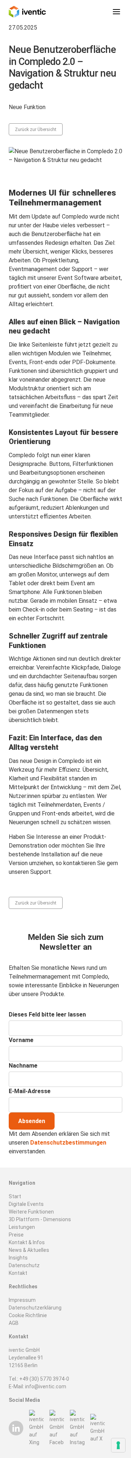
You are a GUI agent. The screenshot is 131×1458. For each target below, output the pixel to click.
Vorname (21, 1040)
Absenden (31, 1121)
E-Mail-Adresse (30, 1091)
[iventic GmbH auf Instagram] (77, 1428)
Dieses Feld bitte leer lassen (47, 1014)
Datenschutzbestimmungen (68, 1142)
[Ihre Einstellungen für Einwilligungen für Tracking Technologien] (118, 1445)
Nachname (23, 1065)
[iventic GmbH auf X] (97, 1428)
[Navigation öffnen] (116, 12)
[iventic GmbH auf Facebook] (56, 1428)
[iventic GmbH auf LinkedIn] (16, 1428)
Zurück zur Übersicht (35, 129)
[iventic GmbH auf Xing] (36, 1428)
